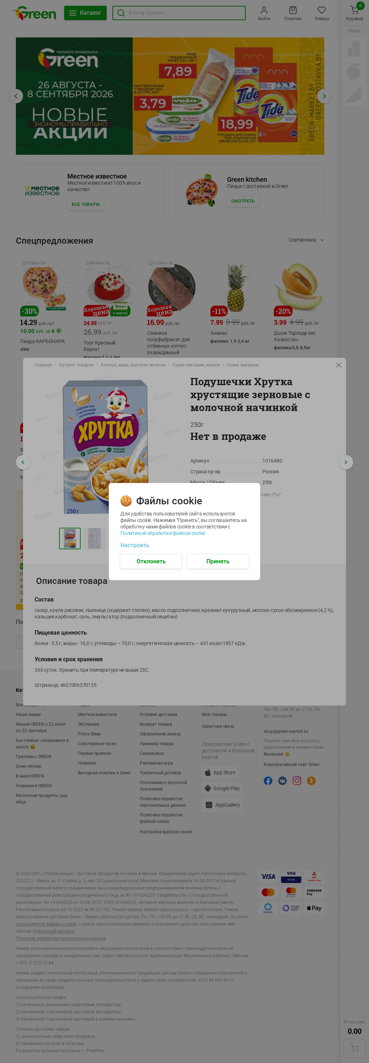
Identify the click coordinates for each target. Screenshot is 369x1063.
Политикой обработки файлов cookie (162, 533)
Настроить (134, 545)
